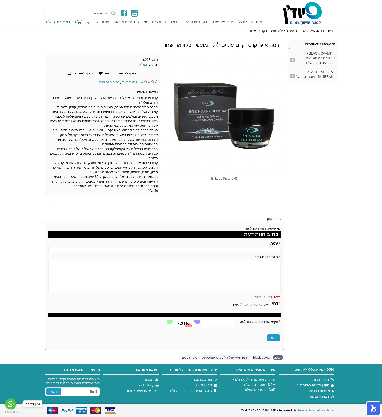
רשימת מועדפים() (140, 391)
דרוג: (274, 303)
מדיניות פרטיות (319, 391)
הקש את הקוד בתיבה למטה (257, 322)
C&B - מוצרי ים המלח (260, 390)
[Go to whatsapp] (10, 403)
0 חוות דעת (130, 82)
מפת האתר (321, 379)
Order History (143, 385)
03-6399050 (203, 385)
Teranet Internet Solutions (316, 410)
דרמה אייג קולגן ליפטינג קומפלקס (225, 357)
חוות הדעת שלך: (266, 257)
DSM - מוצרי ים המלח (259, 385)
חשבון (149, 379)
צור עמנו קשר (202, 379)
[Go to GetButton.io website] (11, 412)
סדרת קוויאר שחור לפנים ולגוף (254, 379)
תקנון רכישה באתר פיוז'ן (312, 385)
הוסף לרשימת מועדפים (120, 73)
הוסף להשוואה (83, 73)
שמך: (274, 243)
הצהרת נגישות (319, 396)
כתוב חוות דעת (109, 82)
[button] (373, 408)
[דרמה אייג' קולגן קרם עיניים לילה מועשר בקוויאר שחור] (224, 115)
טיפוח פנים (189, 357)
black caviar (262, 357)
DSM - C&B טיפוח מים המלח (191, 391)
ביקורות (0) (274, 219)
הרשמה (54, 391)
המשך (274, 337)
